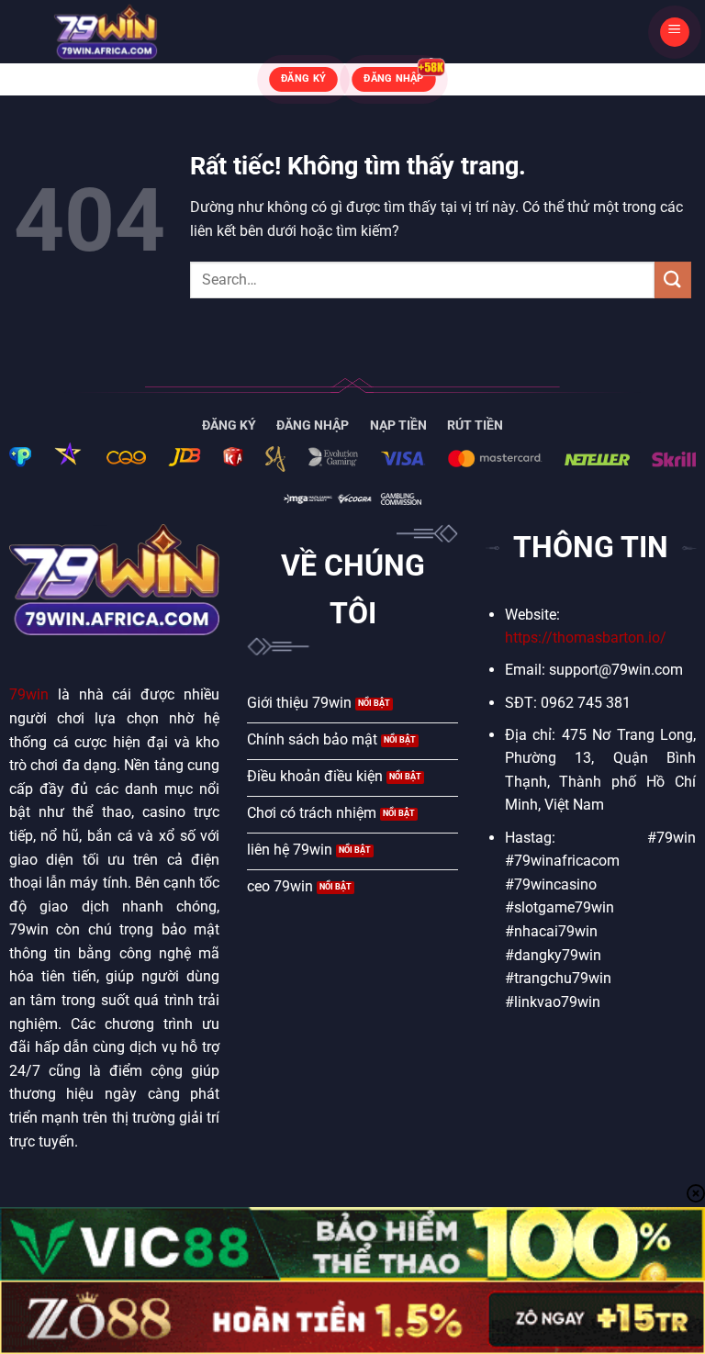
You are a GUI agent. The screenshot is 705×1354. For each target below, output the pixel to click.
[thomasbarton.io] (105, 31)
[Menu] (674, 32)
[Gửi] (673, 279)
